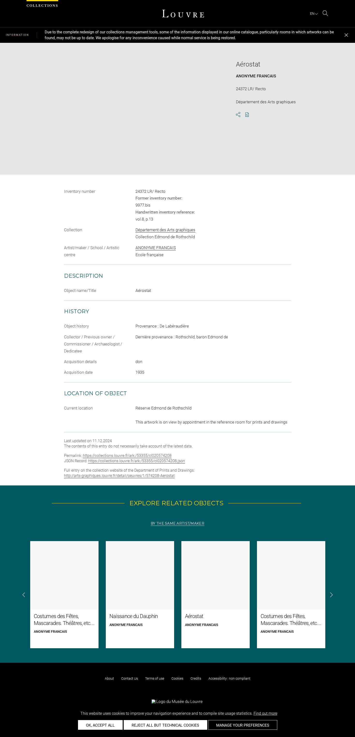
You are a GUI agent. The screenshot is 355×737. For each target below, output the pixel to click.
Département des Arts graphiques (165, 229)
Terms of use (154, 678)
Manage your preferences (242, 725)
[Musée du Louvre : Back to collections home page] (183, 13)
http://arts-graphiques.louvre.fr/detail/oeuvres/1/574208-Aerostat (119, 475)
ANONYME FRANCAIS (256, 76)
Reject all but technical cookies (165, 725)
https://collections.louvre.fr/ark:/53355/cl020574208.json (136, 461)
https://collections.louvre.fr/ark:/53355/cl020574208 (127, 455)
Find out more (265, 713)
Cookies (177, 678)
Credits (196, 678)
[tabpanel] (177, 595)
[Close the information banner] (346, 35)
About (109, 678)
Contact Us (129, 678)
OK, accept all (100, 725)
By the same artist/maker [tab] (177, 523)
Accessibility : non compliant (229, 678)
